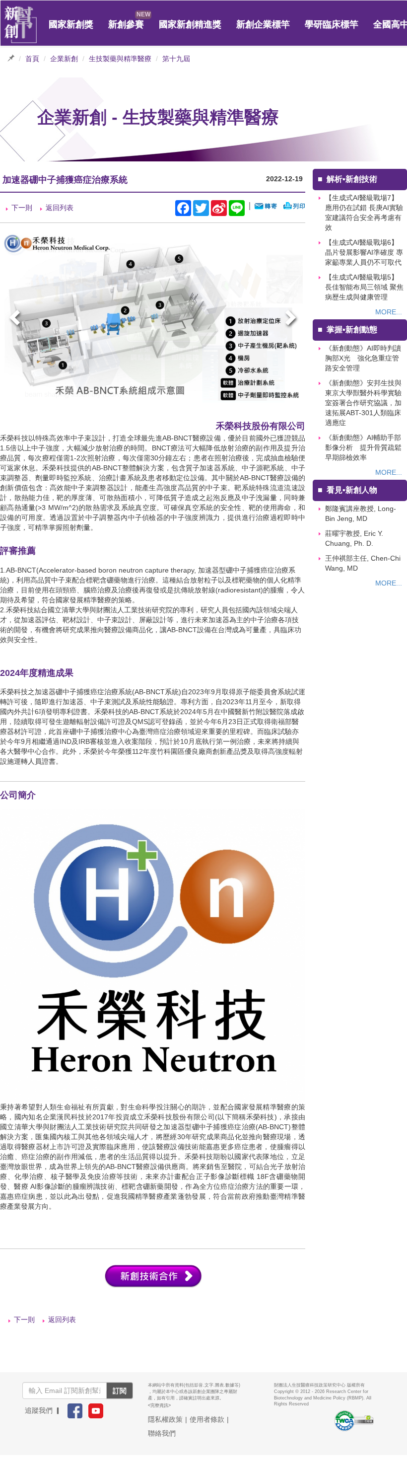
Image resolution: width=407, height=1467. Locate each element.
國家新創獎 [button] (71, 24)
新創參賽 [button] (126, 24)
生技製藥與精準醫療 (120, 59)
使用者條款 (207, 1419)
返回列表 (59, 208)
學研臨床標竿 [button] (331, 24)
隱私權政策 (165, 1419)
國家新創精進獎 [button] (190, 24)
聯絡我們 (162, 1433)
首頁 (32, 59)
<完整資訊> (159, 1405)
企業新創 (64, 59)
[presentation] (15, 319)
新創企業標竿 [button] (263, 24)
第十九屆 (176, 59)
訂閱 (120, 1390)
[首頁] (20, 25)
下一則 (21, 208)
